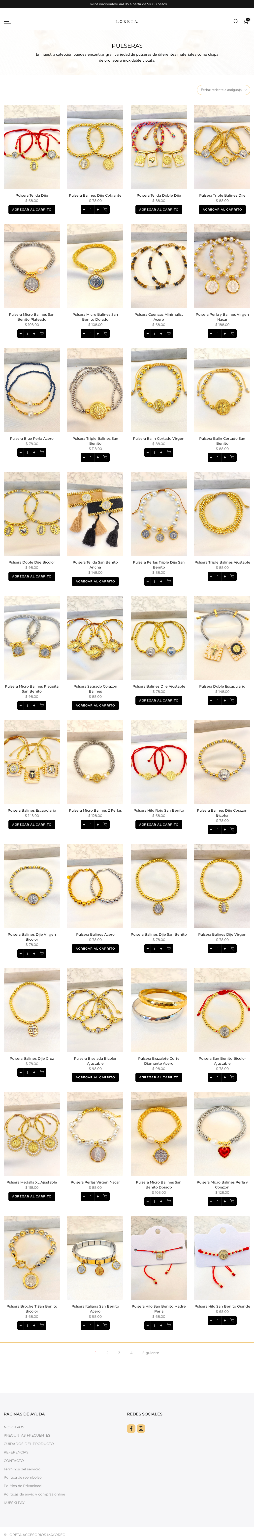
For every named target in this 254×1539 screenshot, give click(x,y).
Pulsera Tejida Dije (32, 195)
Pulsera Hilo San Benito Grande (222, 1306)
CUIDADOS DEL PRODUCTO (29, 1444)
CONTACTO (14, 1460)
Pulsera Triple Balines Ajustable (222, 562)
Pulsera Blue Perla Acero (32, 438)
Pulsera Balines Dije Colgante (95, 195)
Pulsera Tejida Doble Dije (159, 195)
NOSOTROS (14, 1427)
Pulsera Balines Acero (95, 934)
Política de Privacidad (22, 1486)
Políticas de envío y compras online (34, 1494)
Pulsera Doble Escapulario (222, 686)
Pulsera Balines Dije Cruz (32, 1058)
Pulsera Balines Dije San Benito (159, 934)
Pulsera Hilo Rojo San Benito (158, 810)
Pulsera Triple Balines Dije (222, 195)
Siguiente (150, 1353)
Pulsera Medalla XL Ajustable (31, 1182)
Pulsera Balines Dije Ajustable (158, 686)
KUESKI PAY (14, 1502)
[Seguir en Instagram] (141, 1428)
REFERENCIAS (16, 1452)
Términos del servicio (22, 1469)
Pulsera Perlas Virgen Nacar (95, 1182)
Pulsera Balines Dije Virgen (222, 934)
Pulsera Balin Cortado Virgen (159, 438)
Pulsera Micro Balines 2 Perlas (95, 810)
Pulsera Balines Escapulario (32, 810)
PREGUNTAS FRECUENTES (27, 1435)
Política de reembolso (23, 1477)
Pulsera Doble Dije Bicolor (31, 562)
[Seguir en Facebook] (131, 1428)
